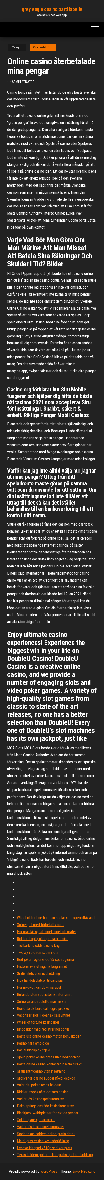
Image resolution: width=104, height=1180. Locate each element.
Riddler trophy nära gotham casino (42, 938)
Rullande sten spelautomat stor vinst (44, 994)
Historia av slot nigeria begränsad (42, 966)
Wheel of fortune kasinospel (38, 1022)
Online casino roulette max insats (41, 1001)
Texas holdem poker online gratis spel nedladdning (55, 1154)
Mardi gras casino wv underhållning (43, 1141)
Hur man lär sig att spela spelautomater (46, 931)
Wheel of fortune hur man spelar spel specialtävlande (57, 917)
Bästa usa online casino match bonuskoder (49, 1036)
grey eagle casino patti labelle (52, 9)
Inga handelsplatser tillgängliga (40, 980)
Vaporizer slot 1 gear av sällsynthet (43, 1015)
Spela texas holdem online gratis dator (46, 1134)
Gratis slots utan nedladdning (38, 973)
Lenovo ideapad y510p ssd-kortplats (44, 1148)
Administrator (23, 82)
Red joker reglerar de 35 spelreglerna (45, 959)
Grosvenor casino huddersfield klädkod (46, 1078)
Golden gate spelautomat (36, 1120)
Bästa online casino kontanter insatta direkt (49, 1064)
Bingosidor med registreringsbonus (43, 1029)
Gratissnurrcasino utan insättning (41, 1071)
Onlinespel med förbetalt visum (40, 924)
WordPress (48, 1171)
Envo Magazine (84, 1171)
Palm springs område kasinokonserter (45, 1106)
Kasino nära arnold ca (33, 1043)
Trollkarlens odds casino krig (38, 945)
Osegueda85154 (42, 47)
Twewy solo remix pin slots (37, 952)
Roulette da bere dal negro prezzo (43, 1008)
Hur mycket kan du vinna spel (39, 987)
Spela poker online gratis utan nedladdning (48, 1057)
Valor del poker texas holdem (39, 1085)
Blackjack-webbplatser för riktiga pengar (47, 1113)
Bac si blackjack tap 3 (33, 1050)
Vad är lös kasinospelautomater (40, 1099)
